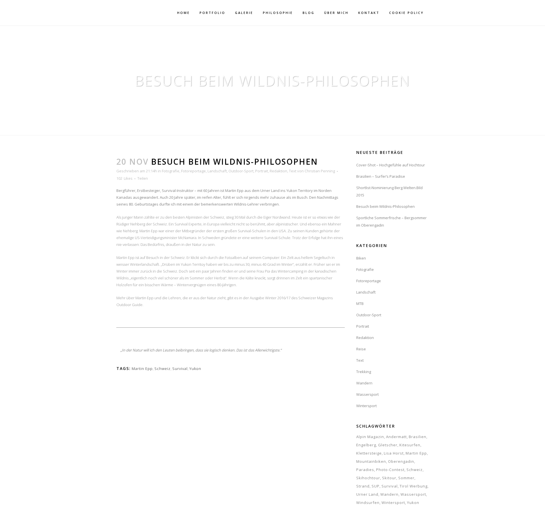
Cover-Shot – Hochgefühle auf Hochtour (390, 165)
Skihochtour (368, 477)
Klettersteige (369, 453)
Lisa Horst (394, 453)
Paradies (365, 469)
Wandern (364, 383)
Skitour (389, 477)
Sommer (406, 477)
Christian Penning (320, 170)
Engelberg (366, 444)
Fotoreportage (193, 170)
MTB (360, 303)
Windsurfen (368, 502)
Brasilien (417, 436)
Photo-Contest (390, 469)
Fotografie (170, 170)
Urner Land (367, 494)
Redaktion (278, 170)
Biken (361, 258)
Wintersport (366, 405)
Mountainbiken (371, 461)
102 (124, 178)
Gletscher (387, 444)
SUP (376, 486)
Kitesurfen (409, 444)
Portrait (261, 170)
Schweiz (162, 368)
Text (292, 170)
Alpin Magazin (370, 436)
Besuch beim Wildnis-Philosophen (385, 206)
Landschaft (217, 170)
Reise (361, 348)
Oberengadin (401, 461)
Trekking (363, 371)
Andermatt (396, 436)
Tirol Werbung (413, 486)
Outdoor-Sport (241, 170)
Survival (180, 368)
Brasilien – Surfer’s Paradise (380, 176)
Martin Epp (142, 368)
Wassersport (367, 394)
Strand (363, 486)
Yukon (195, 368)
